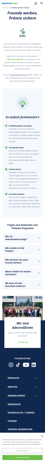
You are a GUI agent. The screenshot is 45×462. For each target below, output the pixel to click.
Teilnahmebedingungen (19, 75)
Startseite (5, 8)
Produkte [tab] (13, 378)
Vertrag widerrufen (20, 429)
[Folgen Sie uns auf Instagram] (11, 365)
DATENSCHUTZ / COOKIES (21, 412)
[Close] (42, 436)
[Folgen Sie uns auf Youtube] (26, 365)
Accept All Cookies (22, 457)
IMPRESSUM (14, 404)
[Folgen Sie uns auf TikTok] (18, 365)
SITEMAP (12, 421)
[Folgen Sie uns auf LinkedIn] (34, 365)
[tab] (22, 238)
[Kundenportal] (37, 3)
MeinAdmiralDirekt (15, 59)
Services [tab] (12, 386)
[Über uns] (22, 308)
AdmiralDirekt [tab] (16, 395)
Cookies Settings (22, 451)
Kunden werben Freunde (20, 8)
